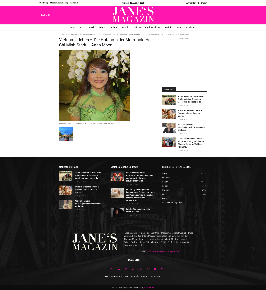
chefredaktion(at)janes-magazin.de (163, 251)
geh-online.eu (148, 287)
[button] (46, 15)
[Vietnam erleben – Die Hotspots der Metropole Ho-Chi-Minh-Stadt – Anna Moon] (107, 85)
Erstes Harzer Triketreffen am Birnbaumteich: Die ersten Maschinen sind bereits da (191, 99)
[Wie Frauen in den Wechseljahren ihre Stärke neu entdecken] (169, 128)
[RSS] (133, 269)
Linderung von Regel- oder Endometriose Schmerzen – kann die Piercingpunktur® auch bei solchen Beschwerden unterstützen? (140, 194)
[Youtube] (155, 269)
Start (61, 34)
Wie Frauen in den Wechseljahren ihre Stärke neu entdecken (191, 127)
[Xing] (162, 269)
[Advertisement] (184, 57)
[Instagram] (111, 269)
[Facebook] (104, 269)
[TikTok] (140, 269)
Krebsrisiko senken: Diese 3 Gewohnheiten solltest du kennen (190, 113)
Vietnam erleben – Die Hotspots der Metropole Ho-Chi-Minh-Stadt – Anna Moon (95, 34)
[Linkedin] (119, 269)
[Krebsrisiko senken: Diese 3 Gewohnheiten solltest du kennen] (169, 114)
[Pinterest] (126, 269)
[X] (147, 269)
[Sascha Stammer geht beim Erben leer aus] (117, 212)
